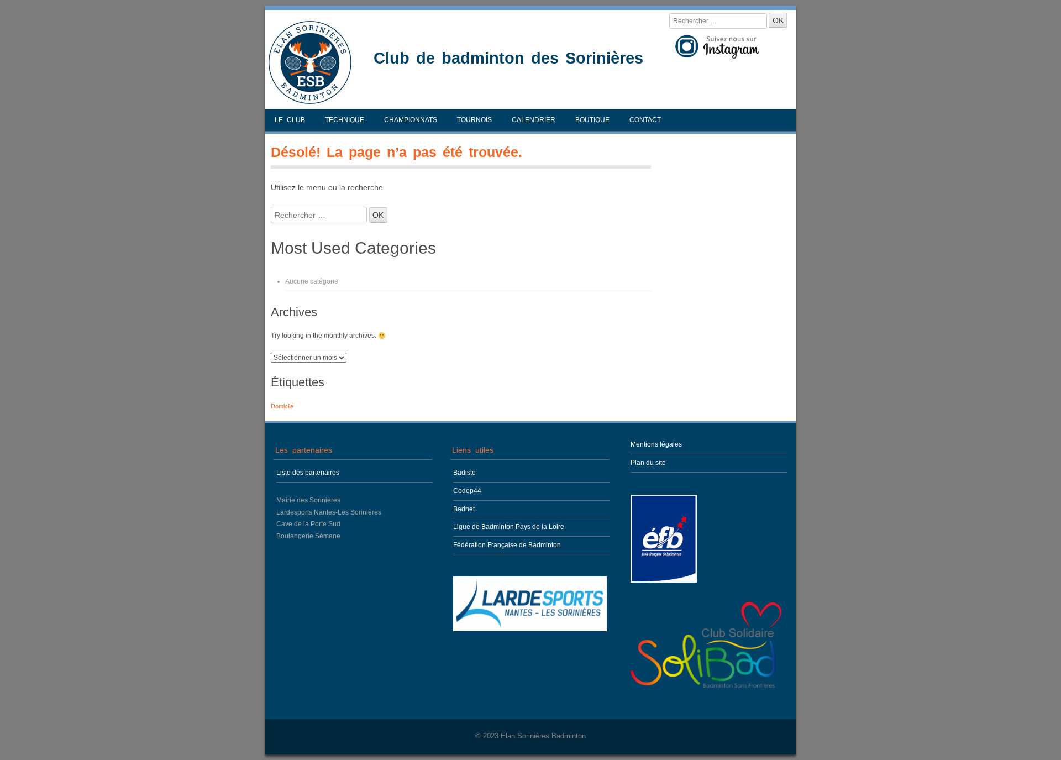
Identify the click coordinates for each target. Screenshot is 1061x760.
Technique (344, 120)
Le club (290, 120)
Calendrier (533, 120)
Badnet (464, 509)
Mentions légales (656, 444)
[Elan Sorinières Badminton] (310, 101)
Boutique (592, 120)
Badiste (464, 472)
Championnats (410, 120)
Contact (645, 120)
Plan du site (648, 463)
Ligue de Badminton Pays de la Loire (508, 527)
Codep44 (467, 491)
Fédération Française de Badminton (507, 545)
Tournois (474, 120)
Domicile (282, 406)
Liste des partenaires (307, 472)
